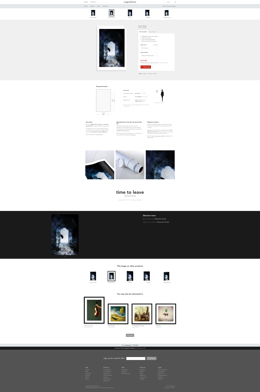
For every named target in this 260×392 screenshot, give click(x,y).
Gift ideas (124, 371)
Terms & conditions (162, 369)
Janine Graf (158, 327)
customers (133, 135)
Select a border (144, 52)
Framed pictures (107, 371)
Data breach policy (162, 375)
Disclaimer (160, 379)
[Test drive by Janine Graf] (166, 314)
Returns (87, 379)
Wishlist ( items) (126, 373)
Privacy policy (161, 371)
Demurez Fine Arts (163, 222)
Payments (87, 375)
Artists (98, 6)
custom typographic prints (108, 387)
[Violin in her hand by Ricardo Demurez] (94, 310)
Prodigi (173, 386)
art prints (154, 41)
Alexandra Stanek (142, 27)
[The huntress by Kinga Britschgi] (118, 314)
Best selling (142, 369)
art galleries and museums (123, 130)
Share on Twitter (153, 73)
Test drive (158, 325)
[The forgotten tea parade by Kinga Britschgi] (142, 314)
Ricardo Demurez (88, 327)
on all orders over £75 (130, 348)
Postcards (105, 377)
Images (86, 2)
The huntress (111, 325)
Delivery (149, 130)
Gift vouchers (125, 369)
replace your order (159, 136)
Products (93, 2)
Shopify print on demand (169, 387)
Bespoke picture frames (97, 387)
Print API (168, 386)
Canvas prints (106, 373)
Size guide (155, 44)
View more (130, 335)
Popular (86, 6)
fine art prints (99, 134)
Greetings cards (107, 379)
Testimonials (88, 373)
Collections (105, 6)
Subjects (92, 6)
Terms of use (161, 373)
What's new (106, 380)
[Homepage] (130, 2)
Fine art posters (107, 369)
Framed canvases (107, 375)
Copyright (160, 377)
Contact (87, 369)
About (86, 371)
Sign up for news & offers (114, 358)
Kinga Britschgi (111, 327)
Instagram (142, 379)
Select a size (149, 44)
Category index (143, 377)
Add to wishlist (143, 73)
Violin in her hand (88, 325)
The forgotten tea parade (138, 325)
